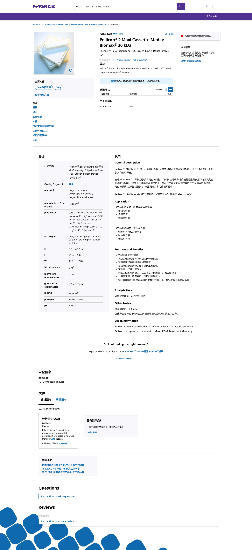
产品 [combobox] (78, 6)
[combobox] (129, 6)
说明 (35, 112)
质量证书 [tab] (61, 399)
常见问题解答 (40, 135)
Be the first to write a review (59, 522)
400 (71, 184)
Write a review (124, 59)
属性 (35, 107)
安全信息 (37, 116)
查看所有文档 (42, 94)
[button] (212, 16)
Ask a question (140, 59)
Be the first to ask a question (58, 496)
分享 (171, 34)
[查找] (181, 6)
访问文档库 (92, 432)
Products (36, 24)
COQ (58, 87)
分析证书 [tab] (46, 399)
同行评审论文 (40, 130)
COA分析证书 (44, 87)
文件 (35, 121)
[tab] (39, 24)
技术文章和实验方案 (43, 126)
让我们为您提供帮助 (191, 60)
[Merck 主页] (44, 6)
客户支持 (63, 443)
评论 (35, 140)
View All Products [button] (126, 358)
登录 (113, 80)
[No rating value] (106, 59)
